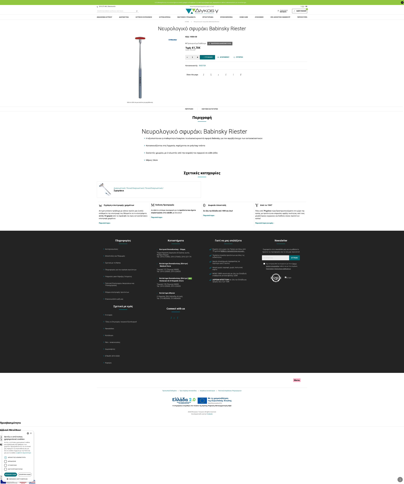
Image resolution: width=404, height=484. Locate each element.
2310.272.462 (103, 6)
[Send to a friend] (241, 75)
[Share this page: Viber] (233, 75)
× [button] (31, 433)
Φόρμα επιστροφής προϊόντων (117, 292)
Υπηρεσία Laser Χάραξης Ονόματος (118, 277)
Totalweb (210, 414)
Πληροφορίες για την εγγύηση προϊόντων (120, 270)
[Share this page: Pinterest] (218, 75)
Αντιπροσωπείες (111, 249)
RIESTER (202, 66)
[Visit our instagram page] (175, 317)
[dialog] (18, 456)
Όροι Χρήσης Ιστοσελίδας (188, 390)
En (306, 6)
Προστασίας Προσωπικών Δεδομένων (278, 269)
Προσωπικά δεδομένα (169, 390)
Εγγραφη (294, 258)
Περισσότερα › (105, 223)
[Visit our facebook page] (172, 317)
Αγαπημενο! (224, 57)
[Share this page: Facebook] (203, 75)
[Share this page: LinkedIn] (226, 75)
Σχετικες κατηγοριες (210, 109)
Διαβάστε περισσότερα (23, 453)
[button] (18, 479)
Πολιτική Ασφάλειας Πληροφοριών (230, 390)
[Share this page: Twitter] (211, 75)
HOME (187, 21)
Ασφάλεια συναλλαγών (207, 390)
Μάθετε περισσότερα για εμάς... (233, 251)
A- (2, 437)
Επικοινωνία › (112, 6)
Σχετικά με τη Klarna (112, 263)
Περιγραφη (189, 109)
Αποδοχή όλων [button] (10, 474)
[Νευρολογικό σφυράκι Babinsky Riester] (140, 67)
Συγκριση (239, 57)
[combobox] (28, 433)
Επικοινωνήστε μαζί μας (114, 299)
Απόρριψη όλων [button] (25, 474)
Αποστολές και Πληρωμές (115, 256)
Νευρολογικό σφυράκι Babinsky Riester (206, 21)
